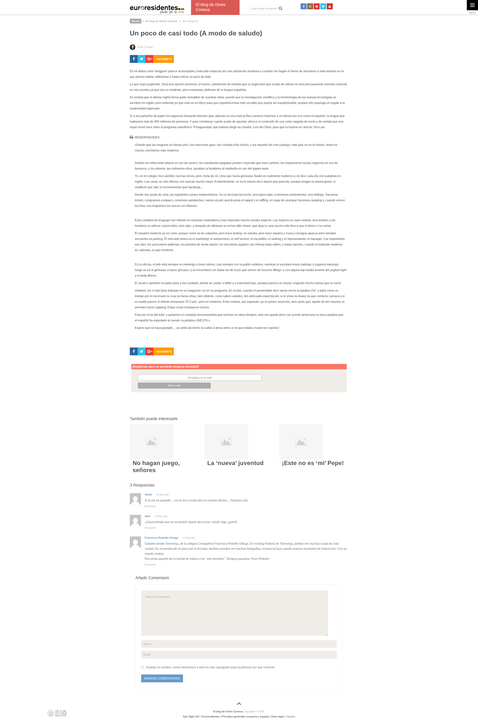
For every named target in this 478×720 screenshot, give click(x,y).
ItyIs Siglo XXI (191, 716)
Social (135, 21)
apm (147, 516)
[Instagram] (310, 6)
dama (148, 494)
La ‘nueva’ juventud (235, 463)
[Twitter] (323, 6)
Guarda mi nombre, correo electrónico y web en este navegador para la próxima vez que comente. (210, 667)
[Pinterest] (317, 6)
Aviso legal (277, 716)
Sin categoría (190, 21)
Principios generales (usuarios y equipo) (245, 716)
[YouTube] (330, 6)
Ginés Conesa (145, 47)
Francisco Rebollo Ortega (161, 537)
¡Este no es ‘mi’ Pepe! (313, 463)
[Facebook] (304, 6)
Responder (150, 506)
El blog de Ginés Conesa (161, 21)
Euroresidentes (210, 716)
